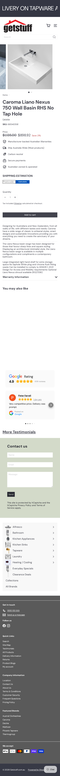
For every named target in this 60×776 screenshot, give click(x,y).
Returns (6, 659)
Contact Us (8, 684)
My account (8, 666)
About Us (7, 688)
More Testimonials (19, 432)
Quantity (7, 192)
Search (6, 641)
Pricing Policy (9, 702)
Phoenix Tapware (10, 730)
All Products (8, 652)
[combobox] (30, 37)
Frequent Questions (12, 698)
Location (7, 680)
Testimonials (8, 648)
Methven (6, 727)
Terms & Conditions (12, 691)
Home (5, 95)
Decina (6, 723)
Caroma (6, 719)
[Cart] (48, 25)
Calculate (22, 182)
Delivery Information (12, 656)
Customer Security (11, 695)
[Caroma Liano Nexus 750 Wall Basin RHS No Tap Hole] (19, 327)
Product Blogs (9, 663)
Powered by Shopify (37, 769)
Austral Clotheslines (12, 716)
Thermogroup (9, 734)
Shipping (18, 203)
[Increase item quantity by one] (15, 197)
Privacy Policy (24, 505)
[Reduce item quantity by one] (5, 197)
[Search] (54, 37)
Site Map (7, 645)
